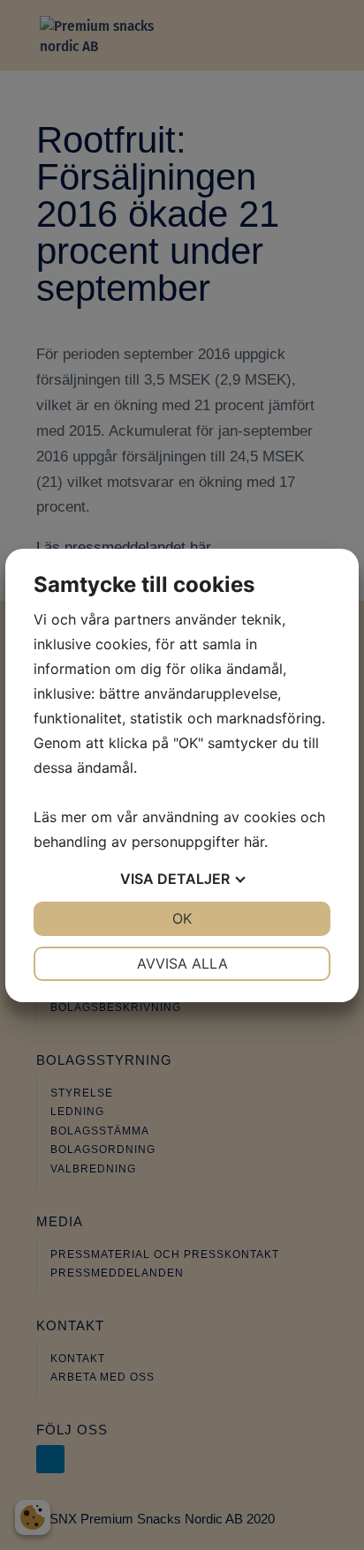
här (254, 841)
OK (182, 918)
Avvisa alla (182, 963)
